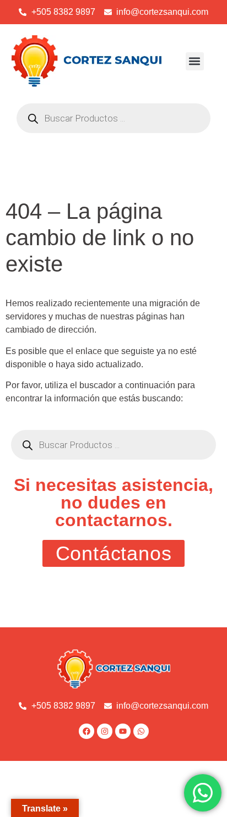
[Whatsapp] (141, 731)
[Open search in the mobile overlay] (113, 118)
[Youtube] (123, 731)
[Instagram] (104, 731)
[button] (195, 61)
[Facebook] (86, 731)
